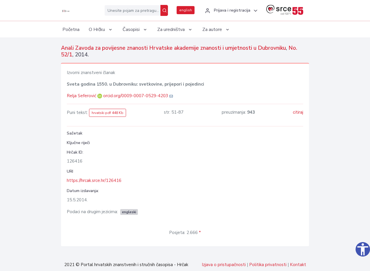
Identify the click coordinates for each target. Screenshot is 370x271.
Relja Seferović (82, 96)
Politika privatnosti (267, 265)
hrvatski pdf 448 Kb (107, 112)
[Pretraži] (164, 10)
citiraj (298, 112)
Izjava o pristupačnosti (224, 265)
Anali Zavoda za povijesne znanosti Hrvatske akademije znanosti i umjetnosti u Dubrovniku (173, 48)
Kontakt (298, 265)
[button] (230, 10)
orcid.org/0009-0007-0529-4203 (135, 96)
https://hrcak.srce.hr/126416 (94, 180)
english (185, 10)
